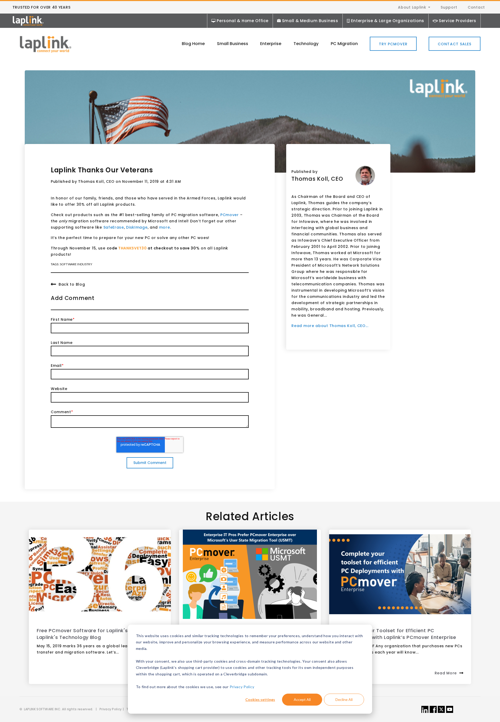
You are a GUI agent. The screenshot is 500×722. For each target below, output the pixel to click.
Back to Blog (72, 284)
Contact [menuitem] (476, 7)
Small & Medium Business (310, 20)
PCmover (229, 214)
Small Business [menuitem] (232, 43)
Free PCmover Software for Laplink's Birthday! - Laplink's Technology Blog (97, 634)
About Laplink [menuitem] (412, 7)
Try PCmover (393, 44)
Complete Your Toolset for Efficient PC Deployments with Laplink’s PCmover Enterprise (396, 634)
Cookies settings (260, 699)
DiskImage (136, 227)
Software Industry (76, 264)
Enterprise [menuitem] (270, 43)
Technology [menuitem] (305, 43)
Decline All (344, 699)
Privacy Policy (242, 687)
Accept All (302, 699)
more (164, 227)
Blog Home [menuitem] (193, 43)
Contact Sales (454, 44)
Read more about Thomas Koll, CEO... (329, 325)
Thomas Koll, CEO (96, 181)
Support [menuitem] (449, 7)
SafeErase (113, 227)
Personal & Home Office (242, 20)
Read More (446, 673)
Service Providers (457, 20)
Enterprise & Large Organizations (387, 20)
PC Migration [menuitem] (344, 43)
